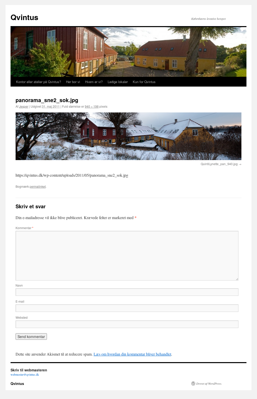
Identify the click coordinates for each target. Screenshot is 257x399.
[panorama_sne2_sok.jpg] (128, 136)
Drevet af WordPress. (209, 383)
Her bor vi (73, 81)
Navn (19, 285)
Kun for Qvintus (144, 81)
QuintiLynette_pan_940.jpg (219, 164)
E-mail (20, 301)
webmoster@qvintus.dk (25, 374)
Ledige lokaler (118, 81)
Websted (22, 317)
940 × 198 (92, 106)
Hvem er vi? (94, 81)
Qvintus (24, 17)
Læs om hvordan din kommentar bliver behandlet (132, 354)
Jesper (23, 106)
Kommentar (24, 228)
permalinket (38, 186)
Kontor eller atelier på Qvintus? (38, 81)
